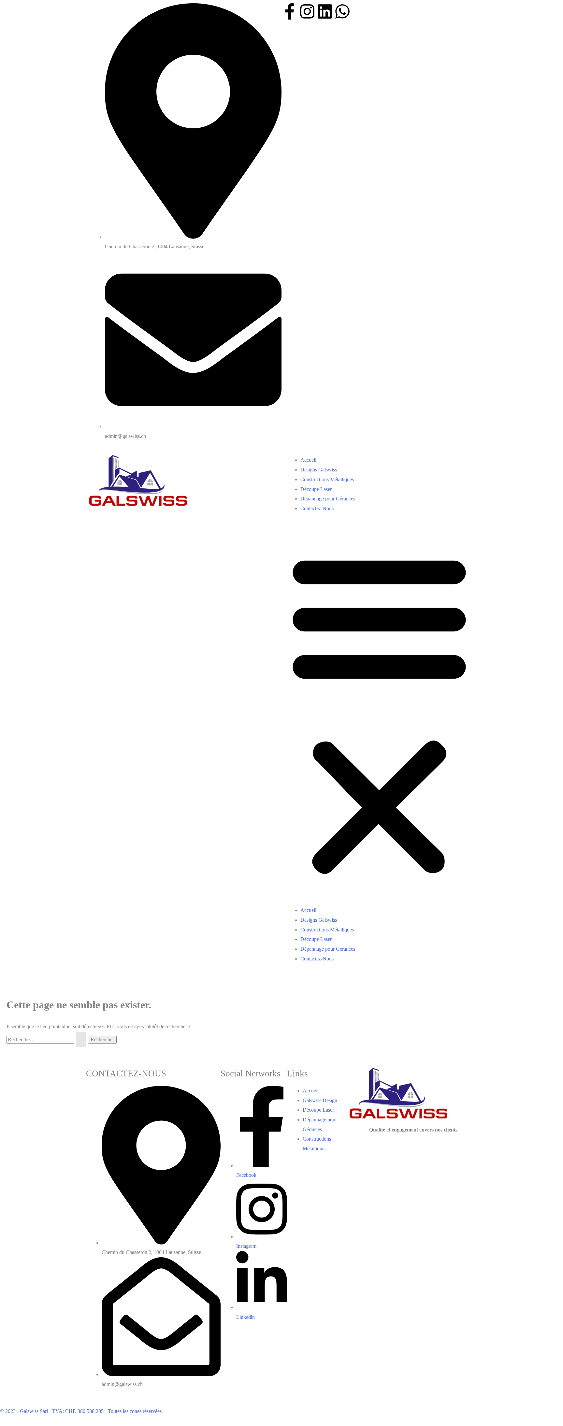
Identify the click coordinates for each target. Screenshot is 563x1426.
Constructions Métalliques (327, 479)
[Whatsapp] (342, 11)
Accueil (308, 460)
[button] (379, 713)
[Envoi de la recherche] (81, 1039)
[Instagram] (307, 11)
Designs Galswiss (318, 469)
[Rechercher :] (47, 1039)
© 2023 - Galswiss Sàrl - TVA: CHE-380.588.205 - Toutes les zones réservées (81, 1411)
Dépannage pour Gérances (327, 498)
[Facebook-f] (290, 11)
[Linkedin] (325, 11)
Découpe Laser (316, 489)
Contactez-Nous (317, 508)
